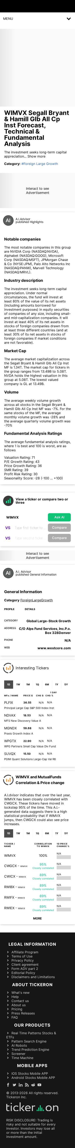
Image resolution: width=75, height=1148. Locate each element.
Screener (18, 1054)
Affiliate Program (24, 952)
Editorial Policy (23, 973)
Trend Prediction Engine (30, 1049)
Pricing (16, 1009)
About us (18, 1005)
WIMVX (9, 855)
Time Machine (22, 1058)
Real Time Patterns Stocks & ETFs (31, 1035)
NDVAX (9, 715)
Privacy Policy (22, 960)
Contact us (20, 1001)
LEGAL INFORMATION (32, 944)
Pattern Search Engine (28, 1041)
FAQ (14, 1017)
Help (15, 997)
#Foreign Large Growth (39, 164)
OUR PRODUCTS (32, 1025)
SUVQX (9, 754)
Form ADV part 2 (24, 969)
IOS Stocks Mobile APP (29, 1073)
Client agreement (25, 964)
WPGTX (10, 741)
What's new (20, 992)
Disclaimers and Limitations (33, 977)
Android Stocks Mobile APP (33, 1078)
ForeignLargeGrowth (36, 600)
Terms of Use (21, 956)
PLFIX (8, 702)
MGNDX (10, 728)
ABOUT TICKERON (32, 984)
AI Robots (19, 1045)
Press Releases (23, 1013)
